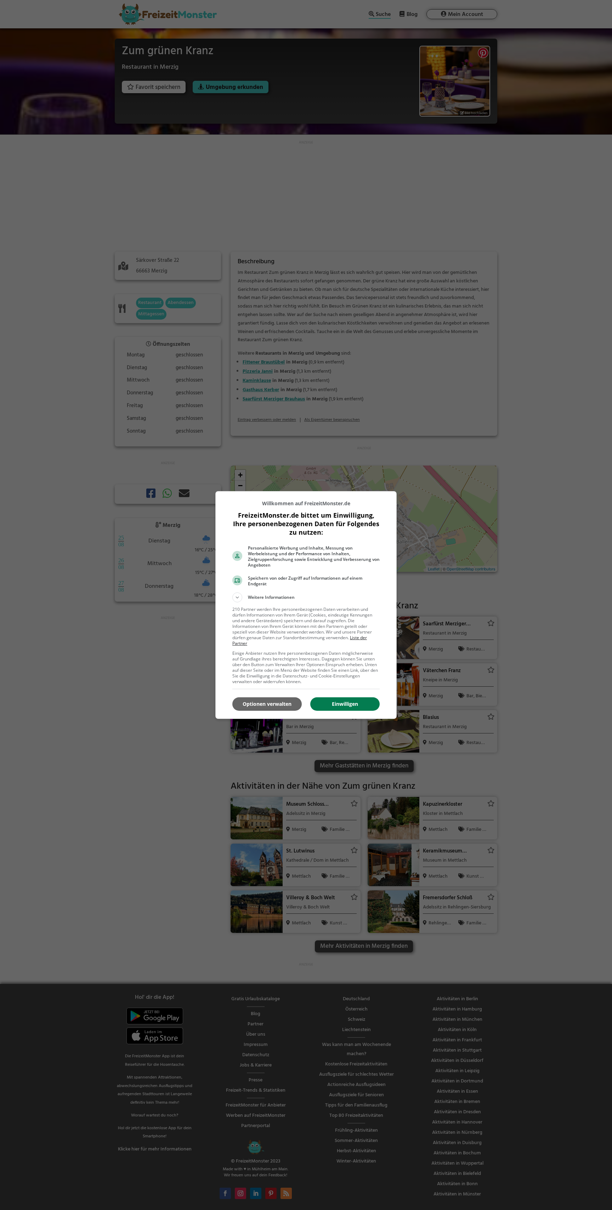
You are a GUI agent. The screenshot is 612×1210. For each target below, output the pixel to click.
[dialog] (306, 605)
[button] (306, 597)
